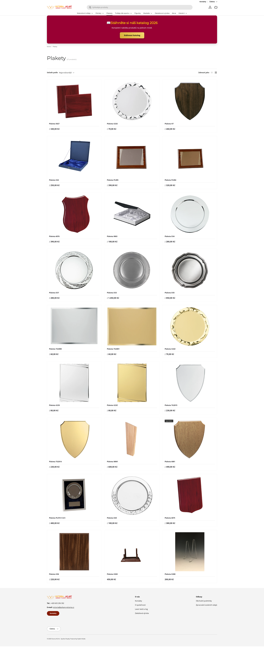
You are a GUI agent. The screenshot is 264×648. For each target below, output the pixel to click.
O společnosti (140, 605)
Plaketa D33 (112, 293)
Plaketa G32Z (170, 349)
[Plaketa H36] (74, 551)
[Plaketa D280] (190, 551)
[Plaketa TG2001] (132, 326)
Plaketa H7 (169, 124)
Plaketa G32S (112, 124)
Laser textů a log (141, 609)
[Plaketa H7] (190, 101)
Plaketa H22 (54, 180)
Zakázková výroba (162, 13)
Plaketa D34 (169, 236)
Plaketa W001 (112, 461)
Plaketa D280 (170, 574)
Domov (49, 46)
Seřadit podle (52, 72)
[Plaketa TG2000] (74, 326)
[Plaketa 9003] (132, 213)
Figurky (137, 13)
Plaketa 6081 (170, 461)
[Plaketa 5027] (74, 101)
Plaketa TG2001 (113, 349)
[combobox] (139, 7)
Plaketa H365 (112, 574)
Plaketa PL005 (112, 180)
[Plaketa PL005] (132, 157)
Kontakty (203, 2)
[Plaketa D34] (190, 213)
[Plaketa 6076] (74, 213)
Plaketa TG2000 (55, 349)
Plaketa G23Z (112, 405)
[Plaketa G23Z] (132, 382)
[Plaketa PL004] (190, 157)
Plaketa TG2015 (171, 405)
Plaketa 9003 (112, 236)
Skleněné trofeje (84, 13)
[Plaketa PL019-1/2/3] (74, 495)
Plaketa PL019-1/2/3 (57, 518)
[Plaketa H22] (74, 157)
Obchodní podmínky (204, 601)
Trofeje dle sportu (122, 13)
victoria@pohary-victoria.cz (63, 607)
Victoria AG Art (55, 639)
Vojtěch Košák (81, 639)
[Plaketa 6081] (190, 439)
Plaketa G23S (54, 405)
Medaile (146, 13)
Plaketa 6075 (170, 518)
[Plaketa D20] (132, 495)
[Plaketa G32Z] (190, 326)
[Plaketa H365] (132, 551)
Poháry (98, 13)
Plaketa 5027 (54, 124)
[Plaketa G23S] (74, 382)
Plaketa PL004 (170, 180)
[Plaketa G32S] (132, 101)
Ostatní (182, 13)
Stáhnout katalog (132, 35)
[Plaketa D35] (190, 270)
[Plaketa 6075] (190, 495)
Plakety (109, 13)
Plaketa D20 (112, 518)
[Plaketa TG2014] (74, 439)
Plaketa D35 (169, 293)
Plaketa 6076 (54, 236)
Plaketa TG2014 (55, 461)
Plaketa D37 (54, 293)
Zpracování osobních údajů (206, 605)
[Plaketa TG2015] (190, 382)
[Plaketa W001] (132, 439)
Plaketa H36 (54, 574)
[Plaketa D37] (74, 270)
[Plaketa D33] (132, 270)
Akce (174, 13)
